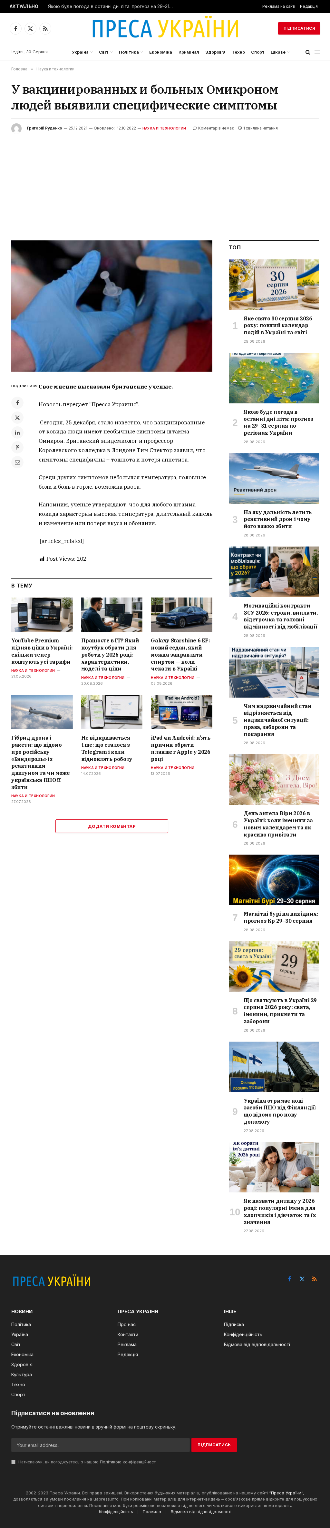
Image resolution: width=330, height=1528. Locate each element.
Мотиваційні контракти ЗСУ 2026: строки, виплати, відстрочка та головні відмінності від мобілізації (281, 616)
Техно (238, 52)
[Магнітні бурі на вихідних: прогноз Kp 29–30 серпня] (274, 880)
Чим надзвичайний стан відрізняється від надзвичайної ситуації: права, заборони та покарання (278, 720)
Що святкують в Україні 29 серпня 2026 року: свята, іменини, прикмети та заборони (280, 1010)
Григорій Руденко (44, 128)
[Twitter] (17, 417)
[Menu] (317, 52)
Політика (129, 52)
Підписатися (299, 28)
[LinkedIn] (17, 432)
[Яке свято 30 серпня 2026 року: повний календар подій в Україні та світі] (274, 284)
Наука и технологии (164, 128)
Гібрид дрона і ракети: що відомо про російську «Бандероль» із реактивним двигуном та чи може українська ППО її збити (40, 762)
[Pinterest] (17, 447)
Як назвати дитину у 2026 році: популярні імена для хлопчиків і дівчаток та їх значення (280, 1211)
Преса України (286, 1492)
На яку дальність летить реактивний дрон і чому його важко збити (278, 519)
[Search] (308, 52)
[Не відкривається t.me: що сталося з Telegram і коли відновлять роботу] (112, 712)
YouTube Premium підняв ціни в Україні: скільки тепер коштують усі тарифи (42, 651)
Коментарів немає (216, 128)
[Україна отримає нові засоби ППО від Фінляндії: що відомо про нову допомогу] (274, 1067)
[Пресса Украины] (165, 28)
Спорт (258, 52)
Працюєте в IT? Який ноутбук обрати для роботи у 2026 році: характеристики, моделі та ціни (110, 654)
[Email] (17, 462)
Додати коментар (112, 826)
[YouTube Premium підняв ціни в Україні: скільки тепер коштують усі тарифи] (42, 615)
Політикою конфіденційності (128, 1462)
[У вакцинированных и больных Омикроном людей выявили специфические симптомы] (111, 306)
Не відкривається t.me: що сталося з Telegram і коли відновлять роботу (106, 748)
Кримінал (189, 52)
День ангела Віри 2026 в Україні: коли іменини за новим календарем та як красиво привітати (278, 823)
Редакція (309, 6)
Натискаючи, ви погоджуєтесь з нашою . (87, 1462)
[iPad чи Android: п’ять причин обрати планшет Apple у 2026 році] (181, 712)
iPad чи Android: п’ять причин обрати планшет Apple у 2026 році (180, 748)
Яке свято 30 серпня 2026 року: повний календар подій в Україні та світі (278, 325)
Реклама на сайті (278, 6)
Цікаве (278, 52)
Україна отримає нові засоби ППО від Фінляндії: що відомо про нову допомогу (280, 1111)
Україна (80, 52)
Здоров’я (215, 52)
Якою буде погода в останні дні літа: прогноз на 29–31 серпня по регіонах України (112, 6)
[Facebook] (17, 403)
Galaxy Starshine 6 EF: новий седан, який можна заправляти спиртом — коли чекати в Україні (180, 654)
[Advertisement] (165, 182)
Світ (104, 52)
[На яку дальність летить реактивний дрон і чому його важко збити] (274, 478)
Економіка (160, 52)
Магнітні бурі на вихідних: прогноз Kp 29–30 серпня (281, 917)
